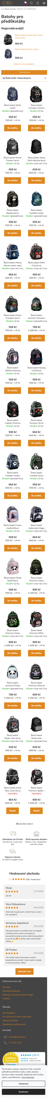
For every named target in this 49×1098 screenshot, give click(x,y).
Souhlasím (23, 1091)
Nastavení (23, 1083)
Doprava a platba (10, 1020)
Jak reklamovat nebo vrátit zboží (17, 1016)
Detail (13, 810)
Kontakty (7, 987)
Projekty (6, 998)
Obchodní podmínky (11, 991)
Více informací (27, 1077)
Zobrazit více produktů (24, 64)
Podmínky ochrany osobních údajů (18, 994)
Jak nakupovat (9, 1013)
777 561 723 (15, 1042)
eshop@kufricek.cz (17, 1037)
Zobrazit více (24, 971)
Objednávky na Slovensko (14, 1024)
